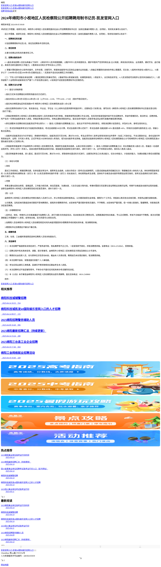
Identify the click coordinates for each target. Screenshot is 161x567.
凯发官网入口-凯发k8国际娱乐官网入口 (17, 5)
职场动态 (9, 11)
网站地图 (4, 565)
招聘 (3, 11)
